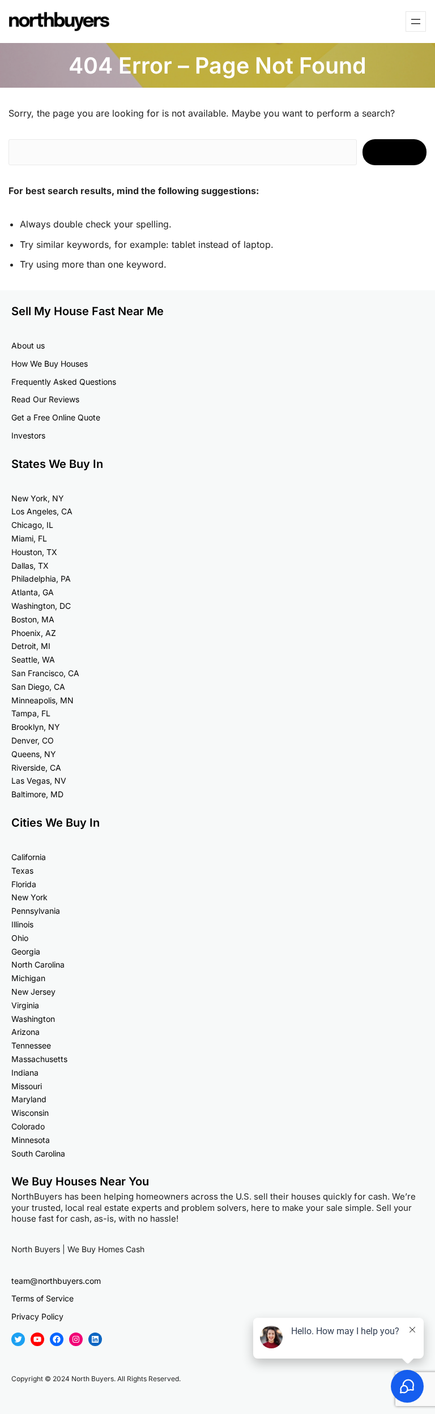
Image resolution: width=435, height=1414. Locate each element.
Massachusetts (39, 1059)
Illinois (22, 924)
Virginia (25, 1005)
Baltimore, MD (37, 794)
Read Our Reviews (45, 399)
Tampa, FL (30, 713)
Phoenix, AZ (33, 633)
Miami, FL (29, 538)
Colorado (28, 1126)
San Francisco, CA (45, 673)
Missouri (26, 1086)
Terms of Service (42, 1298)
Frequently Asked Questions (63, 381)
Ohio (19, 938)
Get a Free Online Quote (55, 417)
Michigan (28, 978)
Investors (28, 435)
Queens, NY (33, 754)
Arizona (25, 1032)
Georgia (25, 951)
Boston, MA (32, 619)
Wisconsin (30, 1113)
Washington (33, 1019)
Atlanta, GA (32, 592)
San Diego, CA (38, 686)
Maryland (28, 1099)
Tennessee (31, 1045)
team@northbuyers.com (56, 1281)
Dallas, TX (30, 565)
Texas (22, 870)
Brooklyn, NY (35, 727)
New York (29, 897)
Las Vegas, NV (38, 780)
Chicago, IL (32, 525)
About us (28, 345)
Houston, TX (34, 552)
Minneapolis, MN (42, 700)
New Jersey (33, 991)
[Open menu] (416, 21)
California (28, 857)
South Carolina (38, 1153)
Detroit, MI (30, 646)
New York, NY (37, 498)
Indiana (25, 1072)
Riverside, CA (36, 767)
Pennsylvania (35, 911)
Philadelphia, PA (41, 578)
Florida (23, 884)
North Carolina (38, 964)
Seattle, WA (33, 659)
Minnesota (30, 1140)
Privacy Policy (37, 1316)
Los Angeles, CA (41, 511)
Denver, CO (32, 740)
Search (394, 152)
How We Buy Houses (49, 363)
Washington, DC (41, 606)
